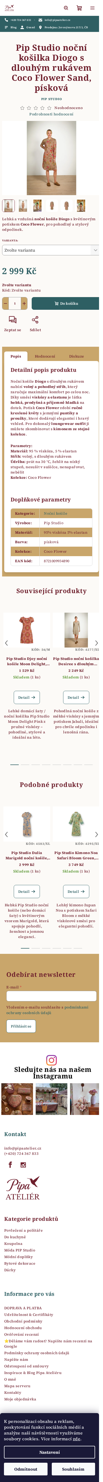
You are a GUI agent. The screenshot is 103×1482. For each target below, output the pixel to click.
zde (76, 1439)
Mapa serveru (17, 1386)
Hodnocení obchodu (23, 1327)
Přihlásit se (21, 1026)
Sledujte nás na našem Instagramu (52, 1072)
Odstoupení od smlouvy (26, 1366)
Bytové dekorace (19, 1263)
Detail (24, 697)
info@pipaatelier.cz (22, 1148)
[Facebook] (10, 1165)
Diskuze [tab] (76, 356)
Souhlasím (73, 1469)
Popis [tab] (16, 356)
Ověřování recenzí (21, 1334)
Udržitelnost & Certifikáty (28, 1314)
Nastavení (49, 1452)
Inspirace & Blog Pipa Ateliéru (33, 1372)
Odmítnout (25, 1469)
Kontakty (12, 1392)
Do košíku (69, 303)
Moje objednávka (20, 1399)
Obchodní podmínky (23, 1321)
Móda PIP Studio (19, 1250)
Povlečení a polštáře (23, 1230)
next (96, 643)
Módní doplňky (18, 1256)
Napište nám (16, 1359)
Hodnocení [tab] (45, 356)
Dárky (10, 1270)
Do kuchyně (15, 1237)
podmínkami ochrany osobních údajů (47, 1010)
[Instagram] (23, 1165)
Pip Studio (51, 99)
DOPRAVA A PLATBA (23, 1308)
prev (6, 643)
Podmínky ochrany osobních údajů (36, 1353)
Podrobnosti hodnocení (51, 114)
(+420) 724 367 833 (21, 1153)
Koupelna (13, 1243)
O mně (10, 1379)
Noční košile (55, 513)
